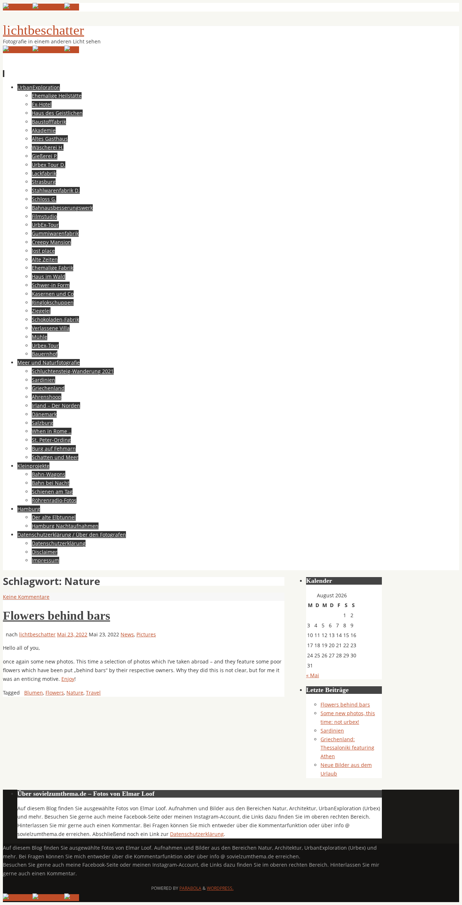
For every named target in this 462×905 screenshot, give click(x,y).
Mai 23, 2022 (72, 634)
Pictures (146, 634)
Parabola (190, 888)
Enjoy (67, 678)
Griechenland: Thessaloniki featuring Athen (347, 748)
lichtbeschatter (43, 30)
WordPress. (220, 888)
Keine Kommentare (26, 596)
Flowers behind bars (56, 615)
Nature (74, 692)
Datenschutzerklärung (197, 834)
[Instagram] (48, 7)
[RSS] (71, 7)
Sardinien (332, 730)
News (127, 634)
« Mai (312, 675)
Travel (93, 692)
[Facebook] (17, 7)
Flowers (54, 692)
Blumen (33, 692)
